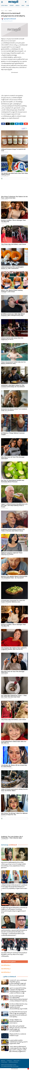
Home (2, 10)
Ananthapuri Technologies (13, 1066)
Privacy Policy (4, 1062)
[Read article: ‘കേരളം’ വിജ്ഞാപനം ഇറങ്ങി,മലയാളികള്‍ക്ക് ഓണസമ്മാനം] (5, 1021)
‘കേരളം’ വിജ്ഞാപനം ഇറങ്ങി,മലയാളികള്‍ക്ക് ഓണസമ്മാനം (15, 1021)
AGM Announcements (13, 1062)
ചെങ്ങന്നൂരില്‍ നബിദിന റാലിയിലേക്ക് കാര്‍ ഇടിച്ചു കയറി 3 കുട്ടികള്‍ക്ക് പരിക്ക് (18, 1041)
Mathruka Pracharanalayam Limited (9, 1064)
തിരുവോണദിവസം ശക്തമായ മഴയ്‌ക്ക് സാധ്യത (17, 1034)
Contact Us (9, 1060)
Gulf (3, 882)
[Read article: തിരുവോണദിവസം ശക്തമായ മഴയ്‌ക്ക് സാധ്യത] (5, 1035)
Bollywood (5, 904)
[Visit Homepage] (13, 1)
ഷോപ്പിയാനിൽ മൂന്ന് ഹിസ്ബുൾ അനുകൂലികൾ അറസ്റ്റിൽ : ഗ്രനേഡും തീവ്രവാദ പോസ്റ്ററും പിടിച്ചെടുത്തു (14, 954)
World (4, 949)
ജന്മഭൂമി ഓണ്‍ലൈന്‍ (10, 19)
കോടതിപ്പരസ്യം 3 (6, 972)
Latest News (4, 5)
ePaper (11, 5)
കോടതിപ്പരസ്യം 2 (6, 968)
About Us (3, 1060)
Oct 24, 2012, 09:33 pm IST (7, 21)
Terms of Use (16, 1060)
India (23, 5)
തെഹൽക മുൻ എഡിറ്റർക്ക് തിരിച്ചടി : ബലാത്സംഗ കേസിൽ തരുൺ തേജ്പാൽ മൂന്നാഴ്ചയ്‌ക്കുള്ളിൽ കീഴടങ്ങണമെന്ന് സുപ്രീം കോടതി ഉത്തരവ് (18, 1030)
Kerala (17, 5)
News (6, 10)
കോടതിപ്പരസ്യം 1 (5, 965)
